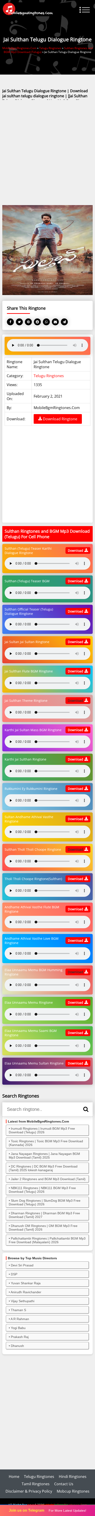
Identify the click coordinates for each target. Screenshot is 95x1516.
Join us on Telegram (26, 1510)
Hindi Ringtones (72, 1476)
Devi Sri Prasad (22, 1265)
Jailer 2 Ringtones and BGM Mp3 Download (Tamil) (48, 1179)
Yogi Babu (18, 1328)
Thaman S (18, 1310)
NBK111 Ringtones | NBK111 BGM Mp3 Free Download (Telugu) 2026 (42, 1189)
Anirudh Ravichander (26, 1292)
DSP (14, 1274)
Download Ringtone (59, 418)
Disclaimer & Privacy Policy (29, 1491)
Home (14, 1476)
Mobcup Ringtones (73, 1491)
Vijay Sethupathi (22, 1301)
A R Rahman (20, 1319)
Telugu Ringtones (49, 375)
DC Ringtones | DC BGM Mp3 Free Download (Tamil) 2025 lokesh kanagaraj (43, 1168)
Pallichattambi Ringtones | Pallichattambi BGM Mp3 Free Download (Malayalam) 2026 (47, 1240)
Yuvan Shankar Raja (26, 1283)
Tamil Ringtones (36, 1483)
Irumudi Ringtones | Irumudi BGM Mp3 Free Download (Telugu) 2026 (42, 1130)
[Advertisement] (47, 153)
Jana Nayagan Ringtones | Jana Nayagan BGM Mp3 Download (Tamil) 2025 (44, 1155)
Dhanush (17, 1346)
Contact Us (63, 1483)
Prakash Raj (20, 1337)
